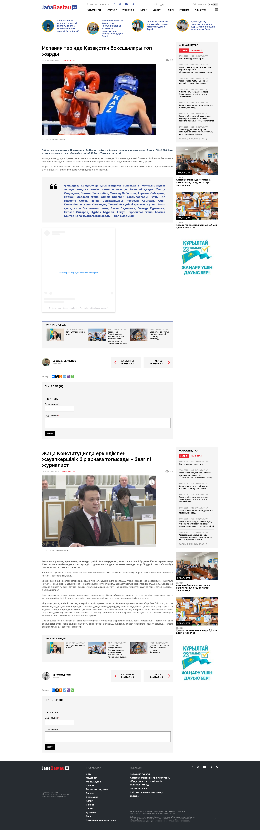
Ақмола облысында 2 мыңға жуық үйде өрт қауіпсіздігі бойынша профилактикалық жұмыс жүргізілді (196, 118)
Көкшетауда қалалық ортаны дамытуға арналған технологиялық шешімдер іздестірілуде (196, 131)
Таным (170, 10)
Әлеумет (112, 10)
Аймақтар (200, 10)
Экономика (128, 10)
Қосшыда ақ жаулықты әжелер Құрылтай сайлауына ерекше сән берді (203, 25)
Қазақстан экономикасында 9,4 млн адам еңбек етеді (196, 106)
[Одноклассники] (60, 376)
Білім (88, 774)
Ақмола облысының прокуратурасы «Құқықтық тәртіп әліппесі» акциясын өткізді (150, 781)
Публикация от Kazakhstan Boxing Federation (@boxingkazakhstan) (78, 308)
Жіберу (50, 433)
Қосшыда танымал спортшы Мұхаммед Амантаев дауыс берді (158, 25)
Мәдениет (92, 777)
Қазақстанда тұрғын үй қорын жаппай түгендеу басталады (159, 335)
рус (215, 4)
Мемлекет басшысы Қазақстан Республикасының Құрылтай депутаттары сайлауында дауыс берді (113, 28)
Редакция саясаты (140, 788)
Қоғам (143, 10)
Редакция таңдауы (97, 789)
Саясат (90, 785)
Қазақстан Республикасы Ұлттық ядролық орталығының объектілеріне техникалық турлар (117, 337)
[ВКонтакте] (53, 376)
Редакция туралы (140, 774)
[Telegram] (64, 376)
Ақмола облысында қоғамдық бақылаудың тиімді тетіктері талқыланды (193, 94)
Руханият (184, 10)
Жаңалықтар (94, 10)
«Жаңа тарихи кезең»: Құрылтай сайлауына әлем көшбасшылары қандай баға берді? (68, 25)
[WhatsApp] (72, 376)
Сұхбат (156, 10)
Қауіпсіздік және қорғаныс (101, 820)
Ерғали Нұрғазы (62, 674)
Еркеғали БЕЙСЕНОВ (64, 361)
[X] (57, 376)
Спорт (89, 816)
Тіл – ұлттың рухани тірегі (75, 333)
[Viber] (68, 376)
